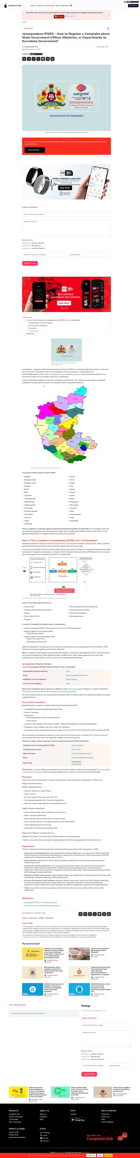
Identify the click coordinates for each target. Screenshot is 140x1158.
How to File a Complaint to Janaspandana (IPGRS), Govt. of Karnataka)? (53, 320)
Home (24, 22)
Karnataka (49, 918)
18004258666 (71, 679)
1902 (68, 671)
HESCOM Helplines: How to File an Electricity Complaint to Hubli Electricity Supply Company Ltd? (101, 987)
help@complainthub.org (31, 937)
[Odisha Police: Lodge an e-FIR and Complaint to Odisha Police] (102, 1092)
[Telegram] (43, 59)
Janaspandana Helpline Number (41, 323)
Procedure (33, 328)
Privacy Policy (85, 1152)
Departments (34, 331)
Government (28, 28)
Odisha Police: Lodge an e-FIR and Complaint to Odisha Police (121, 1089)
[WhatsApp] (24, 59)
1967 (68, 683)
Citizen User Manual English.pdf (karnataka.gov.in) (42, 905)
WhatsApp (46, 1132)
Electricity (25, 994)
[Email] (48, 59)
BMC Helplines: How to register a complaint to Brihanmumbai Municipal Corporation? (53, 970)
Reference (30, 334)
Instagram (46, 1141)
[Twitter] (29, 59)
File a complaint (77, 745)
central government (75, 689)
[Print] (52, 59)
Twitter (45, 1135)
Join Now (60, 16)
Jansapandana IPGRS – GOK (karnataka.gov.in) (40, 902)
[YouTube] (41, 1138)
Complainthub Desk (31, 47)
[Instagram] (41, 1141)
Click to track (76, 749)
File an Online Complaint (38, 325)
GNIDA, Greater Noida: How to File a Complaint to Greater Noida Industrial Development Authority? (79, 1091)
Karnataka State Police (57, 374)
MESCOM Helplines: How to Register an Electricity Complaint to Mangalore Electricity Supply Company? (54, 987)
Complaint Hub (60, 1152)
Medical (71, 958)
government (76, 374)
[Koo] (38, 59)
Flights (24, 958)
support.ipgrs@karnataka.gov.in (77, 675)
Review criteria (27, 240)
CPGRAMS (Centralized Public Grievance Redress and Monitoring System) (49, 691)
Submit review (30, 263)
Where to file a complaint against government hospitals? (100, 950)
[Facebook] (34, 59)
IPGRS (41, 918)
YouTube (45, 1138)
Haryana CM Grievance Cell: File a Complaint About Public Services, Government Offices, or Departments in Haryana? (100, 970)
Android (74, 764)
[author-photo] (45, 960)
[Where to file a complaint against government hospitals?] (79, 954)
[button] (133, 5)
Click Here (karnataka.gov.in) (81, 753)
